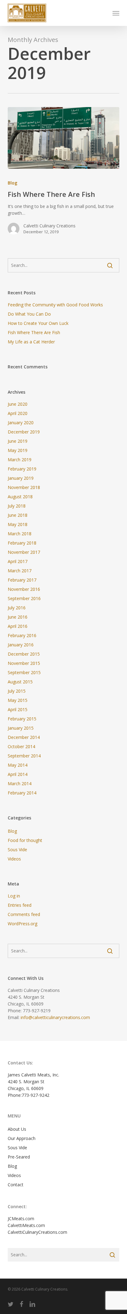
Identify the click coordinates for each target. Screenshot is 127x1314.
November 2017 (24, 552)
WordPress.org (22, 923)
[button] (116, 13)
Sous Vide (17, 849)
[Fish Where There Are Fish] (64, 138)
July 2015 (17, 691)
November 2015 (24, 663)
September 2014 (24, 756)
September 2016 (24, 598)
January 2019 (21, 478)
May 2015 (17, 700)
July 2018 (17, 506)
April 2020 (17, 413)
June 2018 (17, 515)
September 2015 (24, 672)
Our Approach (21, 1138)
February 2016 (22, 635)
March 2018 (19, 534)
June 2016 (17, 617)
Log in (14, 896)
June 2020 (17, 404)
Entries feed (19, 905)
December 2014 (24, 737)
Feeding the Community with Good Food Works (55, 305)
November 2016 (24, 589)
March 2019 (19, 459)
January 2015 (21, 728)
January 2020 (21, 422)
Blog (12, 183)
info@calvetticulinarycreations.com (55, 1017)
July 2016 (17, 608)
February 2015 (22, 719)
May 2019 (17, 450)
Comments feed (24, 914)
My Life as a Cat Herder (31, 342)
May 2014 (17, 765)
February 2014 (22, 793)
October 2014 (21, 746)
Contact (15, 1185)
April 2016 (17, 626)
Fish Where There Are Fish (34, 332)
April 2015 (17, 709)
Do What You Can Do (29, 314)
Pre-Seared (19, 1157)
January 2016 (21, 645)
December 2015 (24, 654)
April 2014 (17, 774)
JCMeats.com (21, 1218)
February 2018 (22, 543)
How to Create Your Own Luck (38, 323)
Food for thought (25, 840)
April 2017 (17, 561)
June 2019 (17, 441)
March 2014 (19, 783)
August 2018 (20, 496)
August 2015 (20, 682)
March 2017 (19, 571)
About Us (17, 1129)
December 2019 (24, 432)
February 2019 (22, 469)
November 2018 (24, 487)
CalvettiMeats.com (26, 1225)
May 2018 (17, 524)
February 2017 (22, 580)
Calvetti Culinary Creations (49, 226)
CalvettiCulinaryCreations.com (37, 1232)
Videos (14, 859)
